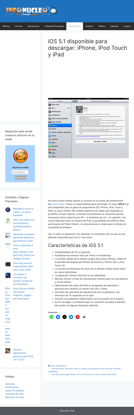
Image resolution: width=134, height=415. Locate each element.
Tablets (101, 26)
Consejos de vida (14, 394)
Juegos (127, 26)
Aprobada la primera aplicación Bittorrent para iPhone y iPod (24, 237)
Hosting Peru (12, 387)
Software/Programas (54, 26)
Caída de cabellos (14, 390)
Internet (18, 26)
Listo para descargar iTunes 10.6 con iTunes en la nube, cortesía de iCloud (83, 374)
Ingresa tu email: (20, 167)
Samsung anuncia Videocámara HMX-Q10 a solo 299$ (23, 266)
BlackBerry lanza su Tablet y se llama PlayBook (23, 212)
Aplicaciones (33, 26)
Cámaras (114, 26)
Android (89, 26)
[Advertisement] (67, 79)
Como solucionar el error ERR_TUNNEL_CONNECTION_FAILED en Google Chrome (24, 252)
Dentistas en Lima (14, 397)
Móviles (6, 26)
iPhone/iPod (74, 26)
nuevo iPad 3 (59, 204)
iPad (53, 366)
